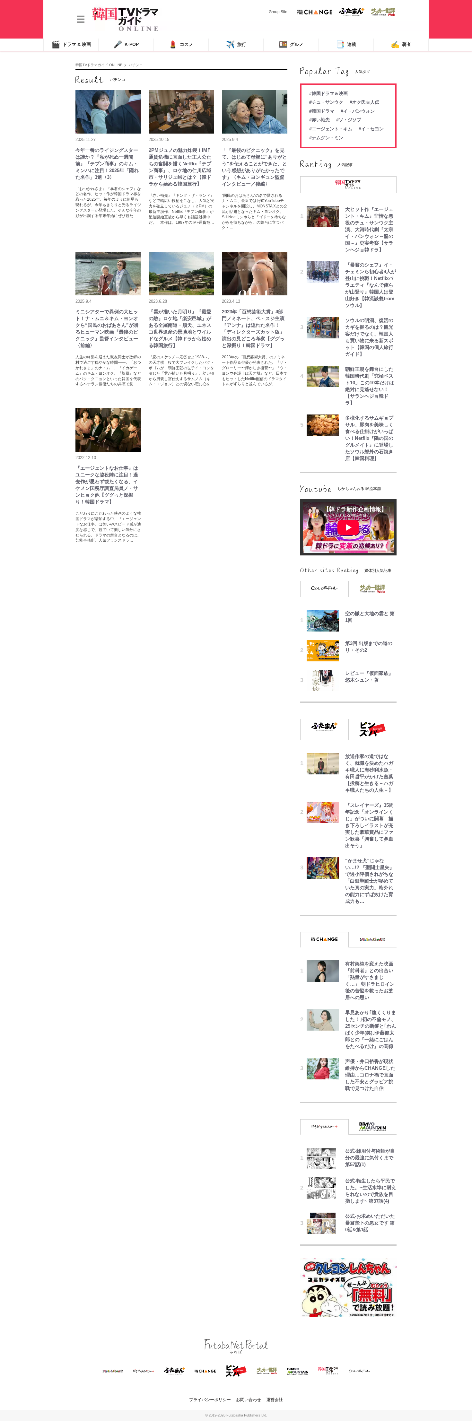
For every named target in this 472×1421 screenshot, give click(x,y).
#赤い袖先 (319, 119)
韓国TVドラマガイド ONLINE (98, 65)
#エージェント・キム (330, 128)
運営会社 (274, 1399)
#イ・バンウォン (358, 111)
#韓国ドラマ (321, 111)
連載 (346, 44)
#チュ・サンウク (326, 102)
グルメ (291, 44)
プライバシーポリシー (210, 1399)
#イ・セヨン (371, 128)
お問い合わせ (248, 1399)
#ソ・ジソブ (348, 119)
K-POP (126, 44)
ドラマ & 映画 (71, 44)
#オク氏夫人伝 (364, 102)
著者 (401, 44)
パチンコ (136, 65)
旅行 (236, 44)
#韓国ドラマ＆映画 (328, 93)
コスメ (181, 44)
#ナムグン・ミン (326, 137)
